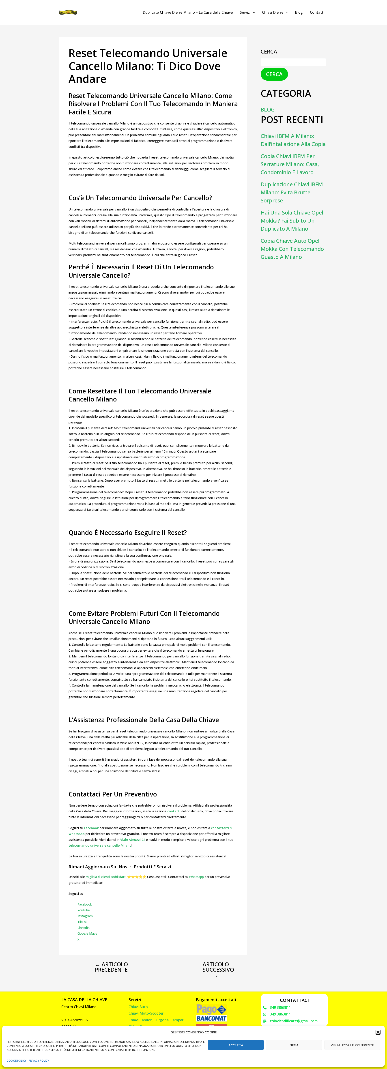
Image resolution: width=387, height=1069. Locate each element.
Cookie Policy (16, 1061)
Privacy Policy (39, 1061)
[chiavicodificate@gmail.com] (290, 1021)
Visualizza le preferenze (352, 1045)
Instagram (85, 916)
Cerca (269, 51)
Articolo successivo (218, 970)
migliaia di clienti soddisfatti (106, 877)
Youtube (83, 910)
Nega (294, 1045)
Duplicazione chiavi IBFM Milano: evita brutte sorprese (292, 192)
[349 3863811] (277, 1007)
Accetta (235, 1045)
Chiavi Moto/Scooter (146, 1013)
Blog (299, 12)
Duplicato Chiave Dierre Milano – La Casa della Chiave (188, 12)
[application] (253, 12)
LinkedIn (83, 927)
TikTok (82, 922)
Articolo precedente (111, 967)
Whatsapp (196, 877)
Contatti (317, 12)
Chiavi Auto (138, 1006)
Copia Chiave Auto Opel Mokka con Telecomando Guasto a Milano (292, 248)
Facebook (84, 904)
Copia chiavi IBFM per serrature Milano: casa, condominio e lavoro (290, 164)
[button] (378, 1032)
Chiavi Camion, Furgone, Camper (156, 1019)
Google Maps (87, 933)
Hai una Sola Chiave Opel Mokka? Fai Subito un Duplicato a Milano (292, 220)
